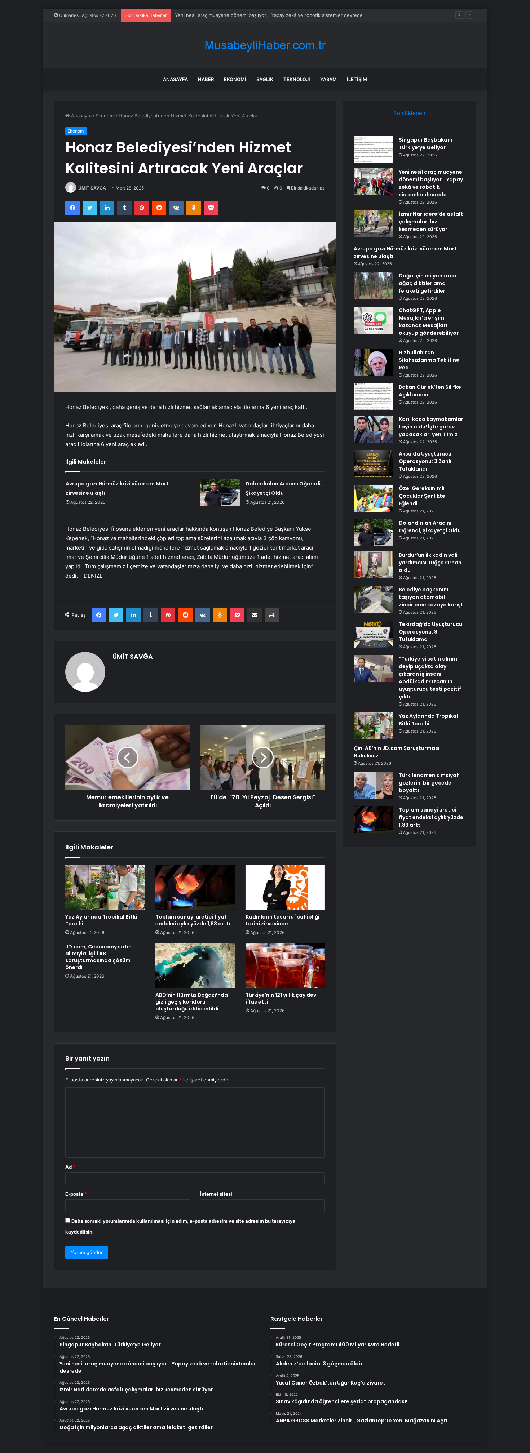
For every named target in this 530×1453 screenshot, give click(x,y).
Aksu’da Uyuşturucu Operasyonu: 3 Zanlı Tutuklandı (425, 461)
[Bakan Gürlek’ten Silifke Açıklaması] (373, 396)
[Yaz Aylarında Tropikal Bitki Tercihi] (105, 887)
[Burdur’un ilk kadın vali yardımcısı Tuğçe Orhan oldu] (373, 564)
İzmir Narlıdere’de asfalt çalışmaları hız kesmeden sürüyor (239, 15)
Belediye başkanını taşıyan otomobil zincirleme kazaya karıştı (432, 597)
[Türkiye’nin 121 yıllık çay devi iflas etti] (285, 965)
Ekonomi (235, 79)
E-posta (76, 1194)
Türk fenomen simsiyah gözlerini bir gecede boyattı (429, 783)
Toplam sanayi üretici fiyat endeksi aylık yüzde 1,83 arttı (192, 920)
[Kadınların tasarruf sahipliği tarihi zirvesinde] (285, 887)
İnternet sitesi (216, 1194)
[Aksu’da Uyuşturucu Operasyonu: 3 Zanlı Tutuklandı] (373, 463)
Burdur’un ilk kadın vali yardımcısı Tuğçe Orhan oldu (430, 562)
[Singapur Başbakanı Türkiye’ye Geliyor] (373, 149)
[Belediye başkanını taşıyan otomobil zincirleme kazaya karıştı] (373, 599)
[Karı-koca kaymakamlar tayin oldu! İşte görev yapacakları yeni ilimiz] (373, 429)
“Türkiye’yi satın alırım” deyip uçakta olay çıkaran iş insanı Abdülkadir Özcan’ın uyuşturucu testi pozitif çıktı (430, 677)
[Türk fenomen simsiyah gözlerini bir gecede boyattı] (373, 785)
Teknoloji (296, 79)
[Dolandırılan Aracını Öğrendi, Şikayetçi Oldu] (220, 492)
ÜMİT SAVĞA (92, 188)
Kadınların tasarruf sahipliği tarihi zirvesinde (282, 920)
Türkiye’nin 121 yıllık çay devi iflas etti (282, 998)
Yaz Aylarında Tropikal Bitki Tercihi (101, 920)
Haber (206, 79)
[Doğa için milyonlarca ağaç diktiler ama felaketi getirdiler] (373, 285)
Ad (70, 1167)
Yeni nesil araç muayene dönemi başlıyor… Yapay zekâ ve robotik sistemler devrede (431, 183)
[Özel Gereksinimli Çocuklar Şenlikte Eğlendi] (373, 498)
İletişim (357, 79)
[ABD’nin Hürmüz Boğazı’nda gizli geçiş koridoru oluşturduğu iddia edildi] (195, 965)
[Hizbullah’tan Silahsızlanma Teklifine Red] (373, 362)
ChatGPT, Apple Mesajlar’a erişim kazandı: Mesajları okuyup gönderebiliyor (429, 322)
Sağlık (264, 79)
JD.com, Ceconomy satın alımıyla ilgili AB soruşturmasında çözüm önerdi (98, 957)
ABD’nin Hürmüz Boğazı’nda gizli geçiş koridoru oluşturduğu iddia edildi (191, 1001)
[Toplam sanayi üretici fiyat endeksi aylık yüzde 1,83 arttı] (195, 887)
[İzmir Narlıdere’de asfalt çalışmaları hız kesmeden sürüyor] (373, 223)
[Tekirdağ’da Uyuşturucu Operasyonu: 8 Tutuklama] (373, 634)
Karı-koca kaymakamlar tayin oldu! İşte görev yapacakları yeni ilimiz (431, 427)
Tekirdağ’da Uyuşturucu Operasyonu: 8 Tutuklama (430, 632)
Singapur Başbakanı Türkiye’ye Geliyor (425, 143)
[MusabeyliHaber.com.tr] (265, 45)
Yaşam (328, 79)
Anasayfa (175, 79)
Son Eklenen (409, 113)
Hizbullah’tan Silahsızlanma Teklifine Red (429, 360)
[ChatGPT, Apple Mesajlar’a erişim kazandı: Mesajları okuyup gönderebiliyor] (373, 320)
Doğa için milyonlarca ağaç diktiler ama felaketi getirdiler (427, 283)
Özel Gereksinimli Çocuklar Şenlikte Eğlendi (422, 496)
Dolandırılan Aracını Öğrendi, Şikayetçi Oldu (430, 526)
